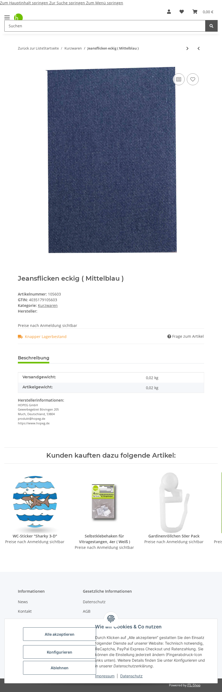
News (23, 601)
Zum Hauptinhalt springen (24, 2)
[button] (169, 11)
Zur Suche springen (67, 2)
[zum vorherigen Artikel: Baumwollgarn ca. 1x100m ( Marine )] (198, 48)
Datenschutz (131, 676)
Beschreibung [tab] (33, 357)
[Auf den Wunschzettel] (193, 79)
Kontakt (25, 611)
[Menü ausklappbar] (7, 15)
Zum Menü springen (104, 2)
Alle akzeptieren (59, 634)
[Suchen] (211, 26)
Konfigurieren (59, 652)
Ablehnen (59, 667)
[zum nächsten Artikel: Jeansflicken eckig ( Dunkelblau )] (187, 48)
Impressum (105, 676)
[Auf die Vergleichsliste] (179, 79)
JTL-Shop (193, 685)
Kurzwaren (48, 305)
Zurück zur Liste (30, 48)
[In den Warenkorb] (22, 64)
